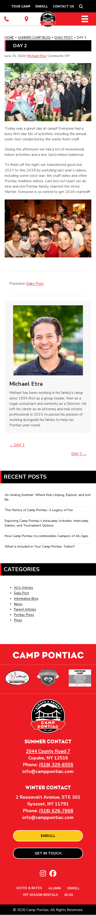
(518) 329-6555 (56, 765)
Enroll (41, 6)
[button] (82, 6)
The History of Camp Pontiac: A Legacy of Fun (39, 510)
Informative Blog (26, 598)
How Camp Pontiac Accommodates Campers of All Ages (46, 536)
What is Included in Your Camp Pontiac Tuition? (40, 546)
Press (18, 620)
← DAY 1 (17, 445)
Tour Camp (21, 6)
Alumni (54, 888)
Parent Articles (25, 609)
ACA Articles (23, 587)
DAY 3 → (79, 453)
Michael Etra (36, 56)
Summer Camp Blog (34, 37)
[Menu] (84, 18)
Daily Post (64, 37)
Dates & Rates (29, 888)
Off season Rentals (40, 895)
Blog (69, 895)
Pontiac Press (24, 614)
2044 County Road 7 (48, 751)
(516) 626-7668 (56, 811)
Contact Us (63, 6)
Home (9, 37)
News (18, 604)
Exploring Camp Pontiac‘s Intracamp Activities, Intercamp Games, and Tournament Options (46, 523)
